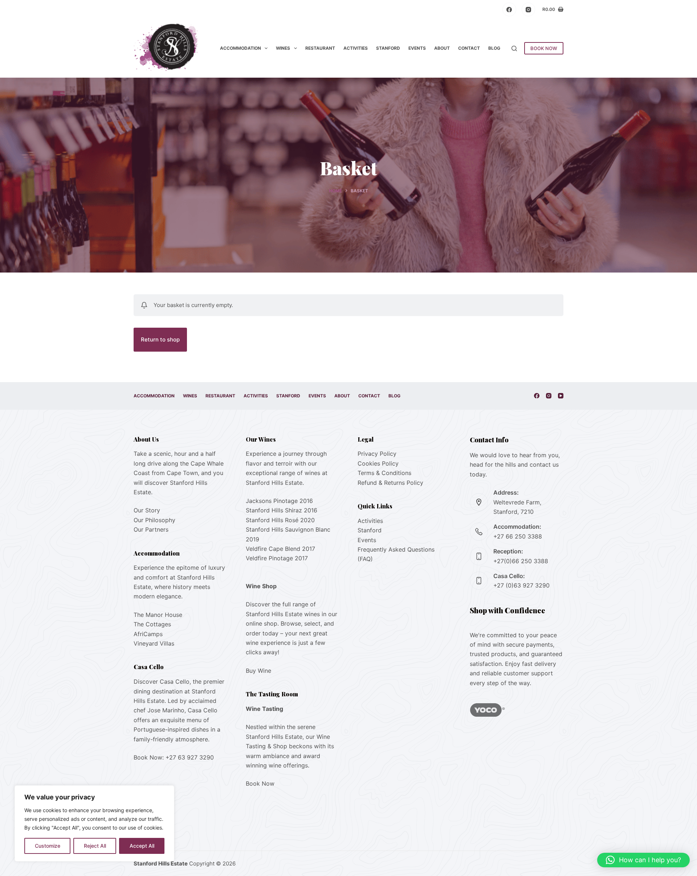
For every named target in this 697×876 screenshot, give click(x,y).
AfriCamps (148, 634)
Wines (283, 48)
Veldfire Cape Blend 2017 (280, 548)
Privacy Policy (377, 453)
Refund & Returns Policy (390, 482)
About (442, 48)
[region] (94, 823)
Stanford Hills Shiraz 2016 (281, 510)
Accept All (142, 846)
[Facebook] (509, 9)
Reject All (95, 846)
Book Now (260, 783)
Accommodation (240, 48)
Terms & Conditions (384, 472)
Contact (469, 48)
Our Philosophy (154, 520)
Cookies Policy (378, 463)
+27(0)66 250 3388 (520, 561)
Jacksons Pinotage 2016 (279, 500)
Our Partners (151, 529)
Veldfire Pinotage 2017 (277, 558)
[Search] (514, 48)
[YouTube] (560, 395)
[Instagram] (528, 9)
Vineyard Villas (154, 643)
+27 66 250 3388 (517, 536)
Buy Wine (258, 670)
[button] (643, 860)
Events (417, 48)
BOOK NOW (543, 48)
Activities (355, 48)
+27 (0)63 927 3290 (521, 585)
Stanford (388, 48)
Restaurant (320, 48)
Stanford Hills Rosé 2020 (280, 520)
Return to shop (160, 339)
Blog (494, 48)
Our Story (147, 510)
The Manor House (158, 614)
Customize (47, 846)
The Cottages (152, 624)
